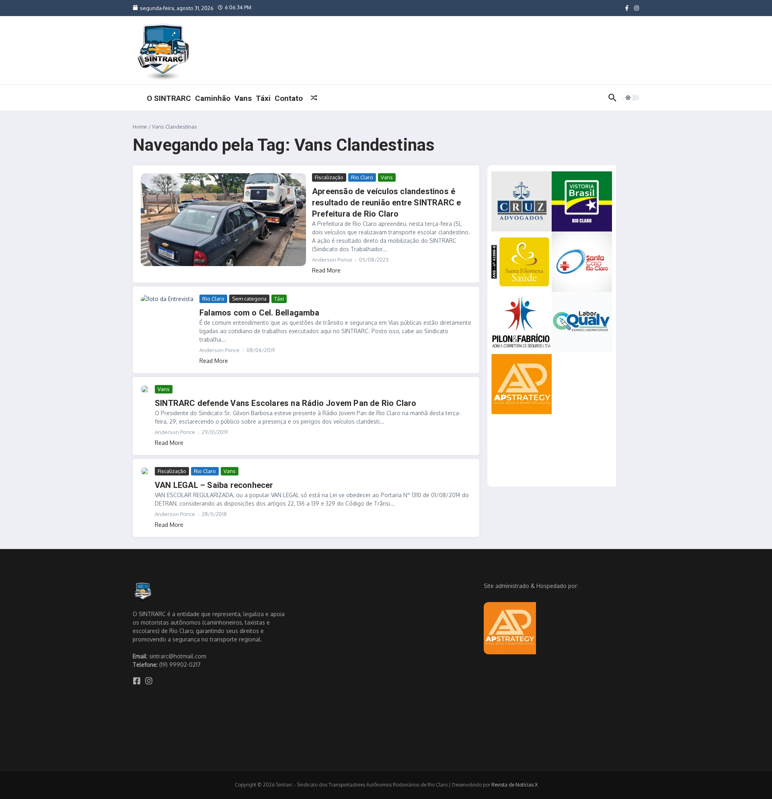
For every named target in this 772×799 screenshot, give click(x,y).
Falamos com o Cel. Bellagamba (259, 313)
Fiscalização (329, 177)
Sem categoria (249, 298)
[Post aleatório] (314, 97)
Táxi (263, 98)
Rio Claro (362, 177)
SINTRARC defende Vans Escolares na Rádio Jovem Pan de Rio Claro (286, 403)
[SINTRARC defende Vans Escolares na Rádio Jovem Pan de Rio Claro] (145, 389)
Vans (243, 98)
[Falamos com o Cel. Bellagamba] (167, 309)
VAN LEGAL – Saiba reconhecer (214, 485)
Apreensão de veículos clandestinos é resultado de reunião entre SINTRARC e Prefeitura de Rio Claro (386, 202)
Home (140, 126)
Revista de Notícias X (514, 785)
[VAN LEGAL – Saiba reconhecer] (145, 471)
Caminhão (212, 98)
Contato (289, 98)
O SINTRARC (169, 98)
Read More (326, 270)
